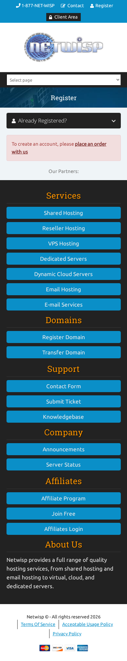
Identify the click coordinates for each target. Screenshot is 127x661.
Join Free (64, 513)
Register (104, 5)
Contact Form (63, 386)
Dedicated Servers (63, 259)
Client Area (66, 17)
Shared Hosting (63, 213)
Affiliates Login (63, 529)
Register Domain (63, 337)
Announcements (64, 449)
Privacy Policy (67, 633)
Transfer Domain (63, 352)
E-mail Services (64, 304)
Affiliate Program (63, 498)
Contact (75, 5)
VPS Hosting (63, 243)
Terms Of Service (38, 624)
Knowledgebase (63, 417)
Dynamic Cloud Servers (63, 274)
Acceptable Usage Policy (87, 624)
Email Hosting (63, 289)
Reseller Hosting (63, 228)
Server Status (63, 464)
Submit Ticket (63, 401)
